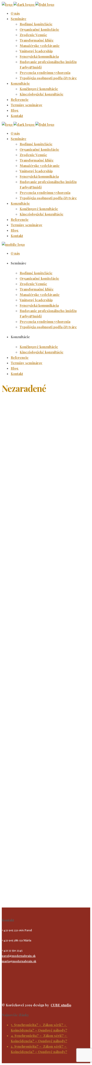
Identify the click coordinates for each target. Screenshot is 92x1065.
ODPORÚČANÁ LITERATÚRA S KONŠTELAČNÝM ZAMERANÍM (20, 413)
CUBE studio (61, 1005)
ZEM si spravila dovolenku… (16, 615)
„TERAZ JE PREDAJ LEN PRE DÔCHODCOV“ (16, 737)
